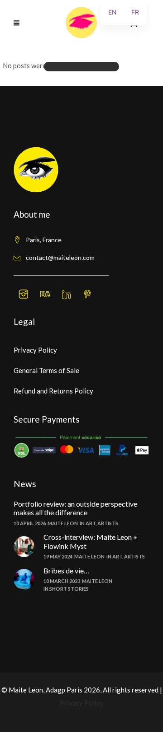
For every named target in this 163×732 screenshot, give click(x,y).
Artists (107, 523)
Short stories (69, 589)
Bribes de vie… (66, 570)
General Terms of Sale (46, 370)
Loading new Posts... (81, 66)
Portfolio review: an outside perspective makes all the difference (75, 508)
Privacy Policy (35, 350)
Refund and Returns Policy (53, 391)
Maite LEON (63, 523)
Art (91, 523)
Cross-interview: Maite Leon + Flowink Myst (90, 541)
